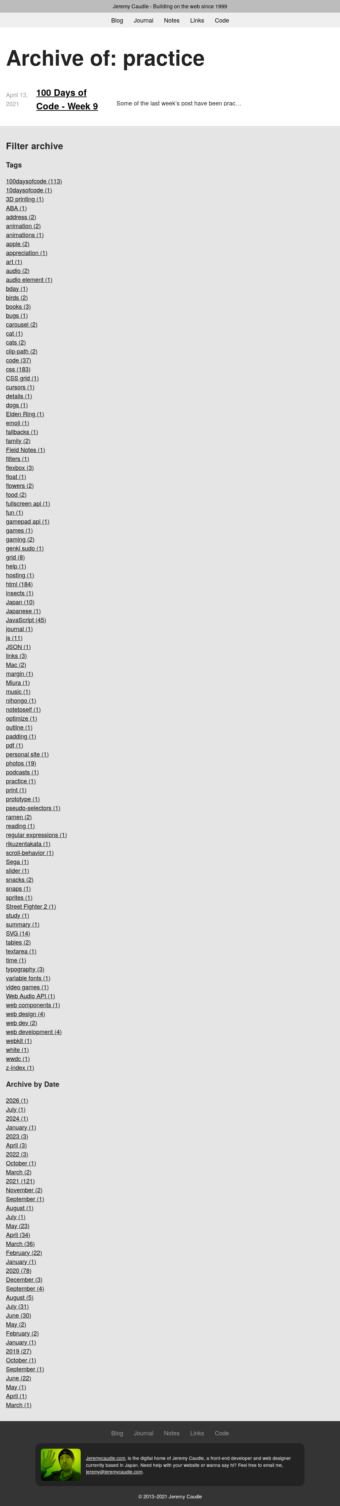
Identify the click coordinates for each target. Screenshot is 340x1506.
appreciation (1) (26, 252)
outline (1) (19, 727)
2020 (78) (19, 1270)
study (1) (17, 915)
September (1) (25, 1198)
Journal (143, 20)
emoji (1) (17, 422)
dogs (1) (17, 404)
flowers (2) (20, 485)
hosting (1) (20, 574)
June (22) (18, 1377)
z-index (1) (20, 1067)
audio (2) (18, 270)
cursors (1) (20, 386)
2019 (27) (19, 1350)
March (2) (19, 1171)
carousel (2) (22, 324)
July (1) (16, 1109)
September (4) (25, 1288)
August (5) (20, 1297)
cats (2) (16, 342)
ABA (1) (16, 207)
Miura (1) (18, 682)
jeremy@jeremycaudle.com (114, 1471)
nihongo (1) (21, 700)
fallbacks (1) (22, 431)
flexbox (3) (20, 467)
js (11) (14, 637)
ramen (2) (19, 816)
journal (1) (19, 628)
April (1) (16, 1395)
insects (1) (20, 592)
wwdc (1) (18, 1058)
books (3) (18, 306)
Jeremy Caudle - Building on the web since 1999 (170, 6)
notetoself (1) (23, 709)
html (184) (19, 583)
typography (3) (25, 968)
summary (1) (23, 924)
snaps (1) (18, 888)
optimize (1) (21, 718)
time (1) (16, 959)
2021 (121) (20, 1180)
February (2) (22, 1333)
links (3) (16, 655)
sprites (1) (19, 897)
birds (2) (17, 297)
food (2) (16, 494)
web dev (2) (21, 1022)
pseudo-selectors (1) (33, 807)
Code (222, 20)
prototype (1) (23, 798)
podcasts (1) (22, 771)
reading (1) (20, 825)
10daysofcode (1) (29, 189)
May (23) (18, 1225)
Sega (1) (17, 861)
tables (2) (18, 942)
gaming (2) (20, 539)
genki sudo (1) (25, 548)
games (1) (19, 530)
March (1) (19, 1404)
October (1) (21, 1162)
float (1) (16, 476)
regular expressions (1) (36, 834)
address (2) (21, 216)
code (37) (18, 360)
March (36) (20, 1243)
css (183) (18, 368)
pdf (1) (14, 745)
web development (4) (34, 1031)
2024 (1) (17, 1118)
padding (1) (21, 736)
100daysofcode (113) (34, 180)
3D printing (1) (25, 198)
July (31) (17, 1306)
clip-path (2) (22, 351)
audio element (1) (29, 279)
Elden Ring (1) (25, 413)
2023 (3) (17, 1136)
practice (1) (21, 780)
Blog (117, 20)
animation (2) (23, 225)
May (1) (16, 1386)
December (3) (24, 1279)
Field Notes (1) (25, 449)
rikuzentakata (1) (28, 843)
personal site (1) (27, 754)
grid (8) (15, 557)
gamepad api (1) (27, 521)
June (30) (18, 1315)
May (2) (16, 1324)
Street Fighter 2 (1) (31, 906)
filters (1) (17, 458)
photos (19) (21, 762)
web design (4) (25, 1013)
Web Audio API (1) (30, 995)
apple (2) (18, 243)
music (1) (18, 691)
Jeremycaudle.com (105, 1458)
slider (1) (17, 870)
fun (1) (14, 512)
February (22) (24, 1252)
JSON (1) (18, 646)
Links (197, 20)
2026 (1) (17, 1100)
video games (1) (27, 986)
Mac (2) (16, 664)
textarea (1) (21, 951)
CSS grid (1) (22, 377)
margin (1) (19, 673)
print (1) (16, 789)
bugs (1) (17, 315)
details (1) (19, 395)
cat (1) (14, 333)
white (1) (17, 1049)
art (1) (14, 261)
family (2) (18, 440)
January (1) (21, 1127)
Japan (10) (20, 601)
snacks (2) (20, 879)
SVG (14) (18, 933)
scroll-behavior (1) (30, 852)
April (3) (16, 1145)
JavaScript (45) (26, 619)
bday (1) (17, 288)
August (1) (20, 1207)
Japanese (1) (23, 610)
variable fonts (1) (28, 977)
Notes (172, 20)
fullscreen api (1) (28, 503)
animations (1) (25, 234)
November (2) (24, 1189)
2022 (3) (17, 1153)
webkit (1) (19, 1040)
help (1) (16, 565)
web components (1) (33, 1004)
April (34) (18, 1234)
